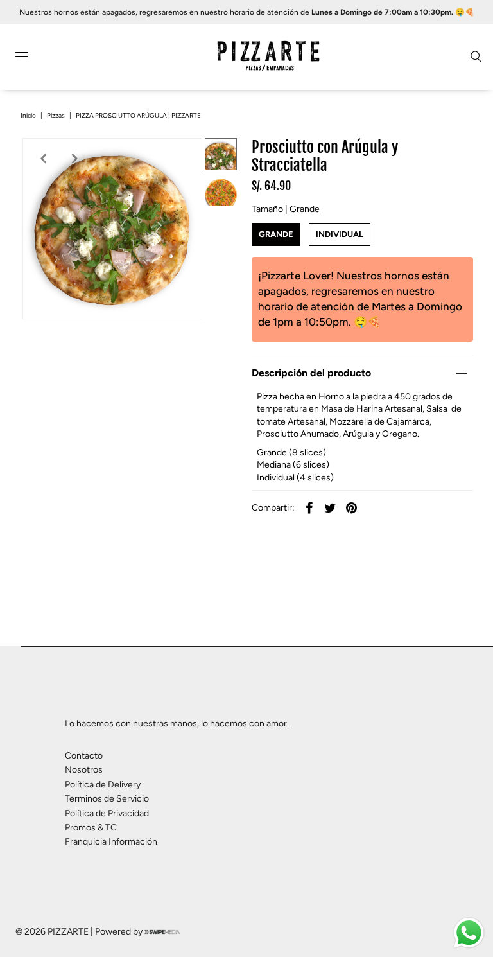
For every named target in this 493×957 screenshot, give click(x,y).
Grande (276, 234)
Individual (339, 234)
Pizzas (56, 115)
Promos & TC (91, 827)
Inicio (28, 115)
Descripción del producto (311, 373)
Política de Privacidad (107, 813)
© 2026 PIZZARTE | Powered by (79, 931)
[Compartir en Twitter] (330, 508)
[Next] (74, 159)
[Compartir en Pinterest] (351, 508)
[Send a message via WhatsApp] (469, 933)
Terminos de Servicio (107, 798)
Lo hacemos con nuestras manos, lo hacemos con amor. (177, 723)
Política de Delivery (103, 784)
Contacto (84, 755)
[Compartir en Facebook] (309, 508)
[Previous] (43, 159)
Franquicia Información (111, 841)
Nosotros (84, 769)
